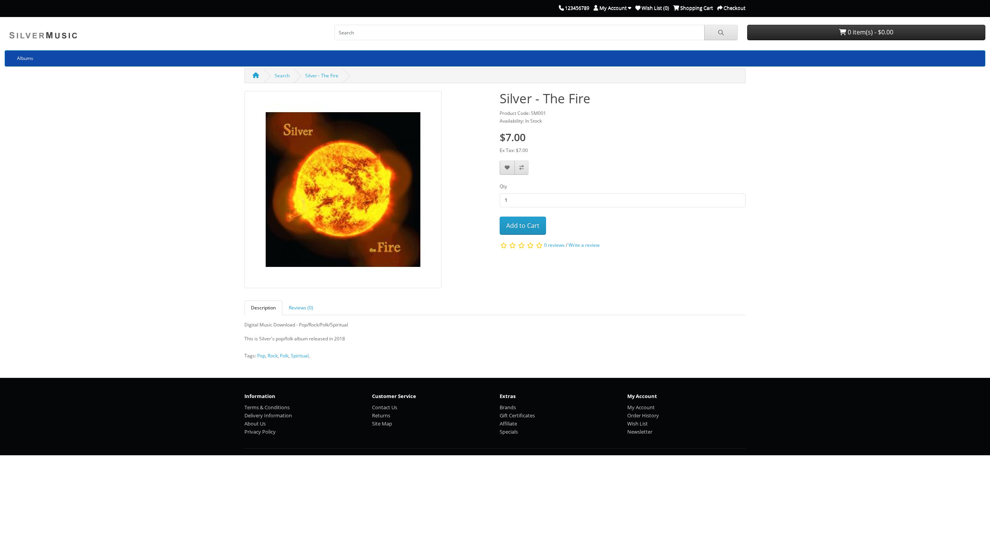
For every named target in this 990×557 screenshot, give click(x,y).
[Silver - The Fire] (343, 192)
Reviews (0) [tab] (301, 307)
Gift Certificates (517, 415)
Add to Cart (522, 225)
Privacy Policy (260, 431)
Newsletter (639, 431)
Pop (261, 355)
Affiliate (508, 423)
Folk (284, 355)
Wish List (637, 423)
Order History (643, 415)
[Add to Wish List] (507, 168)
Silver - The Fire (321, 75)
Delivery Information (268, 415)
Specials (509, 431)
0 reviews (554, 245)
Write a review (583, 245)
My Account (641, 407)
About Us (255, 423)
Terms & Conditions (267, 407)
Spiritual (300, 355)
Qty (503, 186)
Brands (508, 407)
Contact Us (384, 407)
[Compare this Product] (521, 168)
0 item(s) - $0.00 (869, 32)
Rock (273, 355)
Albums (25, 58)
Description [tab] (263, 307)
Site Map (382, 423)
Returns (381, 415)
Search (282, 75)
